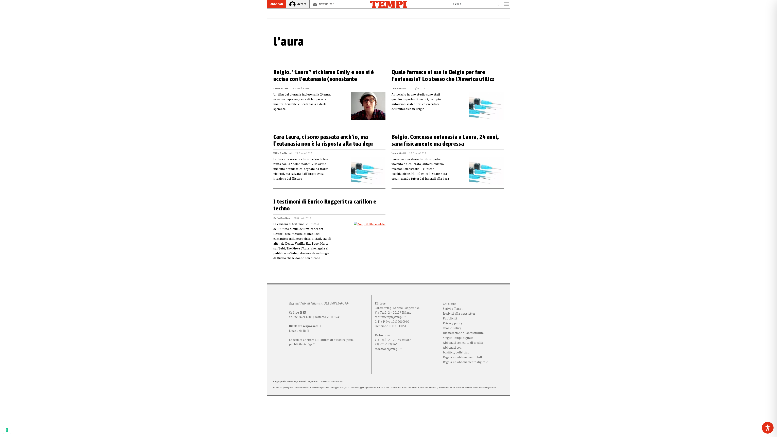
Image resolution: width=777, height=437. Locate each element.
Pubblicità (450, 318)
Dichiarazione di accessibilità (463, 333)
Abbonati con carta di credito (463, 342)
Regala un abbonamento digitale (465, 362)
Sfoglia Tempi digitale (458, 337)
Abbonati (276, 4)
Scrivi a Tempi (453, 308)
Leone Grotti (280, 88)
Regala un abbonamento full (462, 357)
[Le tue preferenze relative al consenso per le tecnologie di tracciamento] (7, 430)
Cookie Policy (452, 328)
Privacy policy (453, 323)
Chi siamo (449, 303)
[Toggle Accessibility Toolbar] (767, 427)
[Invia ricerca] (497, 4)
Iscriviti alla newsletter (459, 313)
